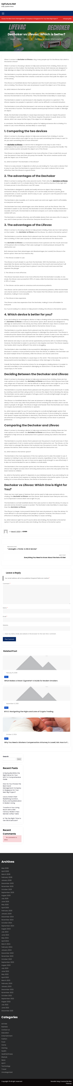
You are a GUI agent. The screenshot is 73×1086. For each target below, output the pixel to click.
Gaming (4, 1048)
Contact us (5, 1030)
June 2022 (5, 1008)
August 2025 (6, 895)
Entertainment (6, 1036)
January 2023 (6, 986)
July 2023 (4, 968)
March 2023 (5, 980)
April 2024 (5, 941)
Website (5, 625)
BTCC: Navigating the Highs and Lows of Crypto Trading (28, 711)
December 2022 (7, 989)
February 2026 (6, 877)
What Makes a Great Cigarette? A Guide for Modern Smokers (31, 680)
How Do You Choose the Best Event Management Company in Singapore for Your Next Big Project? (12, 788)
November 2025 (7, 886)
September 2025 (7, 892)
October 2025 (6, 889)
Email (5, 616)
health (3, 1051)
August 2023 (5, 965)
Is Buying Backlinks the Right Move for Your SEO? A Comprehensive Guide (12, 776)
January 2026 (6, 880)
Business (4, 1027)
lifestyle (4, 1057)
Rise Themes (69, 1082)
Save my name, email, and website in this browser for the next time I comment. (30, 634)
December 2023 (7, 953)
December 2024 (7, 917)
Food (3, 1042)
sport (3, 1063)
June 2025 (5, 901)
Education (5, 1033)
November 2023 (7, 956)
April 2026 (5, 871)
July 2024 (4, 932)
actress (4, 1024)
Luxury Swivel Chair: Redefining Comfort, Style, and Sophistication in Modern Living (12, 800)
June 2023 (5, 971)
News (6, 677)
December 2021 (7, 1011)
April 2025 (5, 908)
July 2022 (4, 1005)
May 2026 (5, 868)
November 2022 (7, 992)
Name (5, 608)
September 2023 (7, 962)
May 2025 (5, 904)
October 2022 (6, 995)
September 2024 (7, 926)
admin (24, 532)
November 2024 (7, 920)
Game (3, 1045)
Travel (3, 1069)
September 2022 (7, 998)
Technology (5, 1066)
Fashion (4, 1039)
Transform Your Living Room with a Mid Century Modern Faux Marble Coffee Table (11, 810)
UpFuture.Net (8, 3)
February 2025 (6, 911)
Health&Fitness (7, 1054)
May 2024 (5, 938)
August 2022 (5, 1002)
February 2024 (6, 947)
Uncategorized (6, 1072)
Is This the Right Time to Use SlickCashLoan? (12, 819)
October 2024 (6, 923)
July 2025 (4, 898)
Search (6, 756)
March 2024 (5, 944)
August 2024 (6, 929)
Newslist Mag (55, 1081)
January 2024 (6, 950)
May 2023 (4, 974)
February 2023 (6, 983)
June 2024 (5, 935)
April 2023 (5, 977)
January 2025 (6, 914)
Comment (6, 584)
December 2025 (7, 883)
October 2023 (6, 959)
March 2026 (5, 874)
